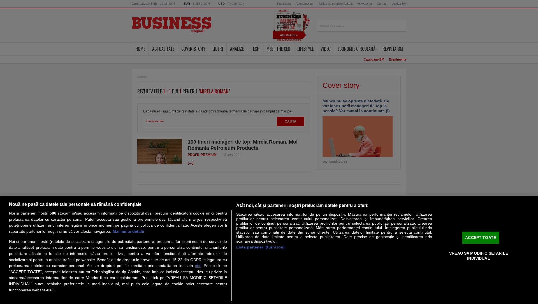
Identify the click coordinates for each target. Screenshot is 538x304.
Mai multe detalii (128, 231)
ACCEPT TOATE (480, 237)
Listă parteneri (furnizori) (260, 247)
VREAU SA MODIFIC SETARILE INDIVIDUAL (478, 255)
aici (198, 266)
